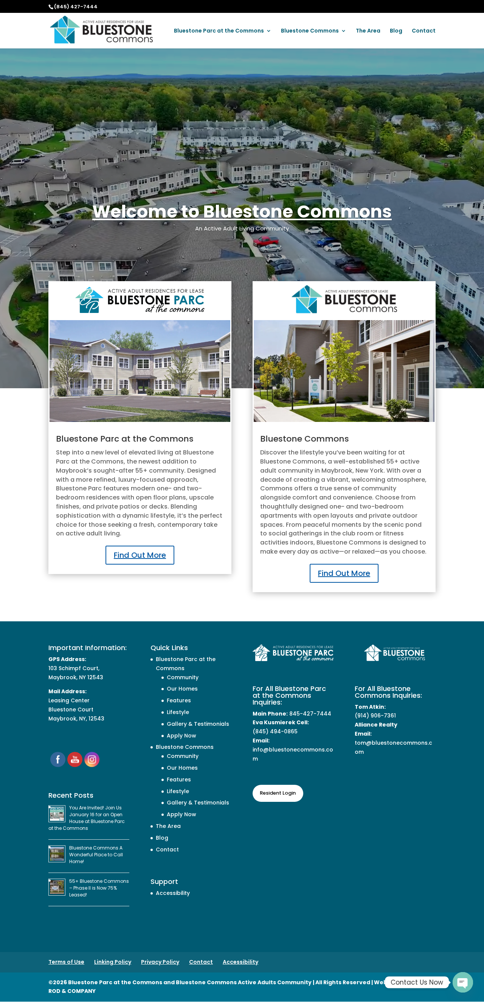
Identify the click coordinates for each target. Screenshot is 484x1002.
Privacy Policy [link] (160, 962)
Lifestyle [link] (178, 712)
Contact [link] (424, 31)
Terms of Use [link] (66, 962)
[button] (476, 947)
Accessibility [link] (173, 893)
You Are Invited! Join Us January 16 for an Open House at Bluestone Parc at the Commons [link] (86, 817)
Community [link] (183, 677)
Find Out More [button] (140, 555)
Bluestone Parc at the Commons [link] (219, 31)
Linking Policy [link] (112, 962)
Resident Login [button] (278, 793)
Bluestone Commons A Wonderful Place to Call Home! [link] (96, 855)
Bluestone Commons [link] (310, 31)
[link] (101, 30)
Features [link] (179, 700)
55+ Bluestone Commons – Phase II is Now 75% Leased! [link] (99, 888)
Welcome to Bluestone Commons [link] (242, 211)
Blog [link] (396, 31)
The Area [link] (368, 31)
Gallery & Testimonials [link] (198, 724)
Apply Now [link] (181, 735)
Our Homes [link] (182, 688)
